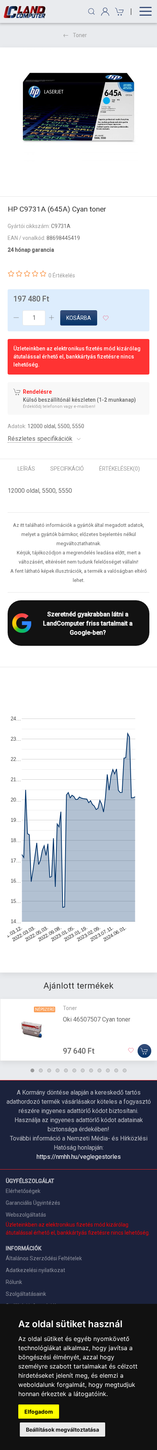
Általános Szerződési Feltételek (44, 1258)
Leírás (26, 469)
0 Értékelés (61, 275)
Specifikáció (67, 469)
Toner (80, 35)
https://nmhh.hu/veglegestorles (79, 1156)
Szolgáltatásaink (26, 1294)
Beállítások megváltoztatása (62, 1429)
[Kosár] (118, 12)
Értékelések (119, 469)
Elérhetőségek (23, 1191)
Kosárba (78, 318)
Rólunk (14, 1282)
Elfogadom (38, 1411)
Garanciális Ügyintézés (33, 1203)
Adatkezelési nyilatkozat (35, 1270)
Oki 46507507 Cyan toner (96, 1019)
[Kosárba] (144, 1051)
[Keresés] (91, 11)
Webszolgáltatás (26, 1215)
